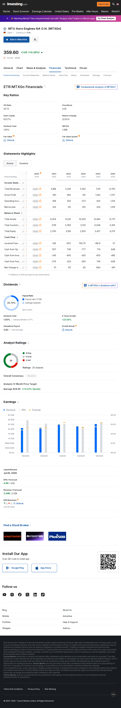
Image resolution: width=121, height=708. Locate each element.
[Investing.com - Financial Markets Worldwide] (17, 4)
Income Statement (31, 75)
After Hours (92, 11)
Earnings (96, 75)
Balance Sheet (49, 75)
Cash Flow (63, 75)
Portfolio (6, 622)
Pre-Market (77, 11)
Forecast (107, 75)
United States (62, 11)
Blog (4, 610)
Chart (19, 68)
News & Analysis (36, 68)
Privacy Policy (34, 689)
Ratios (74, 75)
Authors (66, 628)
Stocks (6, 11)
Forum (83, 68)
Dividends (84, 75)
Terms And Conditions (13, 689)
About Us (67, 610)
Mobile (5, 616)
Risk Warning (50, 689)
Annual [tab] (10, 163)
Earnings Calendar (42, 11)
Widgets (6, 628)
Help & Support (70, 622)
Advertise (67, 616)
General (8, 68)
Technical (70, 68)
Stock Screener (21, 11)
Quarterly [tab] (23, 163)
